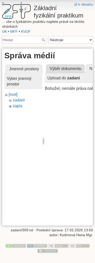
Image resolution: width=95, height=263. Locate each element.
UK (4, 31)
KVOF (26, 31)
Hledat (44, 40)
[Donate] (16, 245)
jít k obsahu (83, 4)
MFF (14, 31)
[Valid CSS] (79, 245)
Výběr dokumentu (65, 68)
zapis (17, 106)
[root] (13, 94)
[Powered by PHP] (37, 245)
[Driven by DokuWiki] (47, 251)
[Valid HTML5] (58, 245)
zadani (19, 100)
